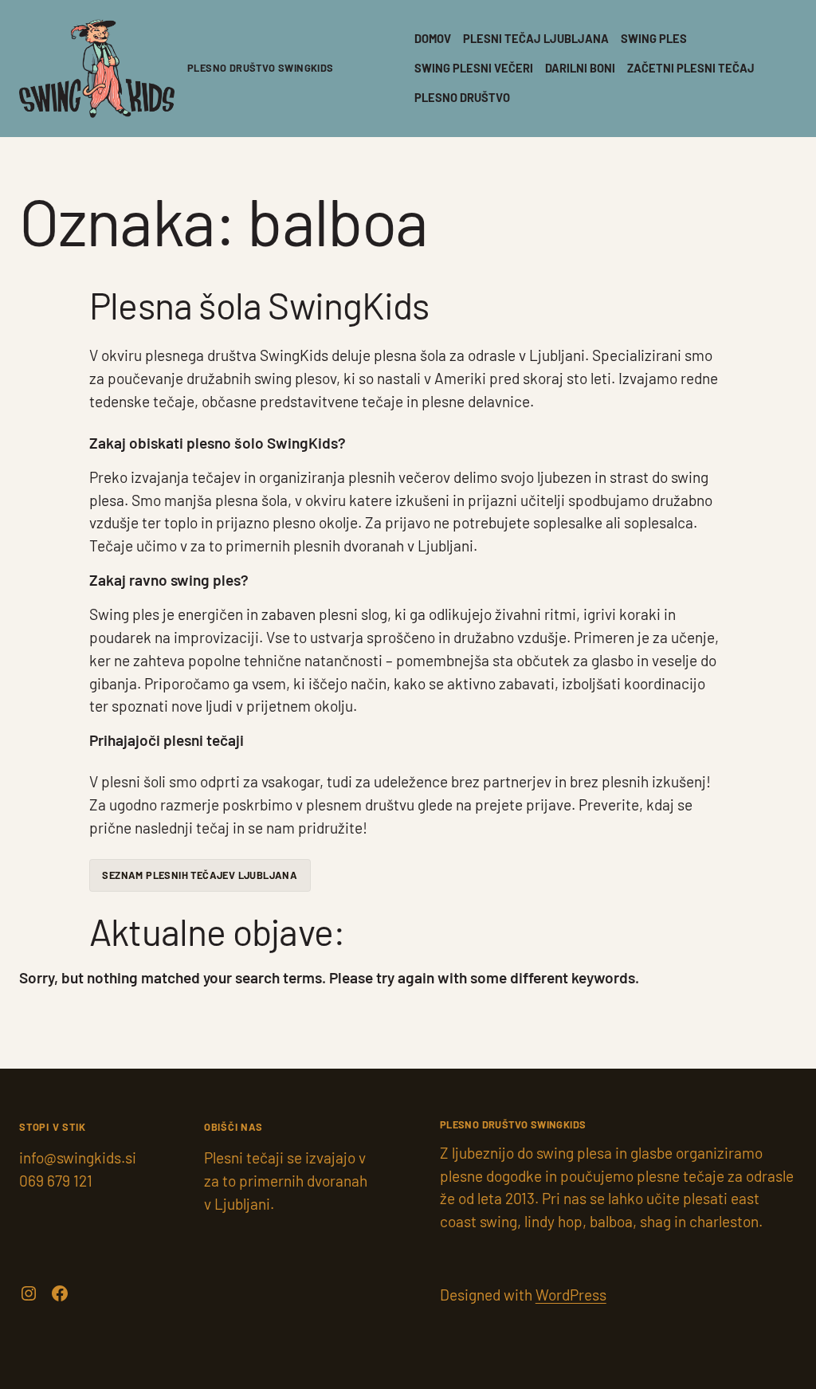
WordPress (571, 1294)
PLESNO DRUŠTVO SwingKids (260, 67)
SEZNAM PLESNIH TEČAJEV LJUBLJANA (199, 875)
